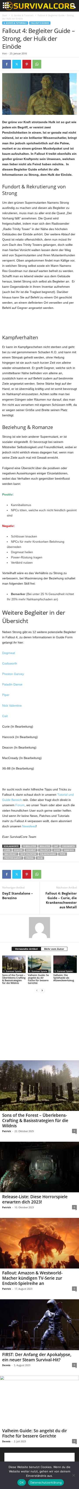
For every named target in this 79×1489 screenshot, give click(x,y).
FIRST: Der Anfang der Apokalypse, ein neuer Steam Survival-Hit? (36, 1357)
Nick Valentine (12, 705)
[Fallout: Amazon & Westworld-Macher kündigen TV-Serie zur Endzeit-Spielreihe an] (39, 1243)
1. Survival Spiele (12, 971)
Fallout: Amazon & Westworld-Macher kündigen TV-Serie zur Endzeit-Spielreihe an (32, 1278)
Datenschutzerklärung (46, 1482)
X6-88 (40, 858)
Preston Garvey (13, 674)
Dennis (6, 1365)
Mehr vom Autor (54, 948)
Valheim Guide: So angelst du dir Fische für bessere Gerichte (38, 979)
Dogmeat (8, 653)
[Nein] (73, 1475)
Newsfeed (29, 826)
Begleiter (45, 846)
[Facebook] (6, 64)
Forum (20, 805)
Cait (5, 716)
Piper (5, 695)
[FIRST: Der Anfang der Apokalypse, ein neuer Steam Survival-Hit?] (39, 1324)
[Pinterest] (26, 64)
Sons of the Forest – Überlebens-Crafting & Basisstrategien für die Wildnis (13, 979)
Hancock (69, 850)
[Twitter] (16, 64)
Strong (29, 858)
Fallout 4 (45, 850)
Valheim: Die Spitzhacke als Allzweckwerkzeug (63, 977)
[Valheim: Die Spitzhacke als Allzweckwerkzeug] (65, 964)
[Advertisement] (39, 321)
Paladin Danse (12, 684)
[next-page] (42, 990)
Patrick (6, 1131)
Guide (57, 850)
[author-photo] (39, 927)
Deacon (18, 850)
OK (22, 1482)
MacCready (10, 854)
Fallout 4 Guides (40, 23)
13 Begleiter (29, 846)
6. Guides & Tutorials (22, 15)
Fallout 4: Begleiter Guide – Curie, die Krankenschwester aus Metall (61, 900)
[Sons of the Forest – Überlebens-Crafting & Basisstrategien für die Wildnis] (14, 964)
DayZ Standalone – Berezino (17, 895)
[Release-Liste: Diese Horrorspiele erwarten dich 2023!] (39, 1167)
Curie (7, 850)
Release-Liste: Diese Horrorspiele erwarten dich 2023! (35, 1199)
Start (4, 15)
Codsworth (9, 663)
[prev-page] (37, 990)
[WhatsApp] (36, 64)
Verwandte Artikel (26, 948)
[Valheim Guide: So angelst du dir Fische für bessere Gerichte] (39, 964)
